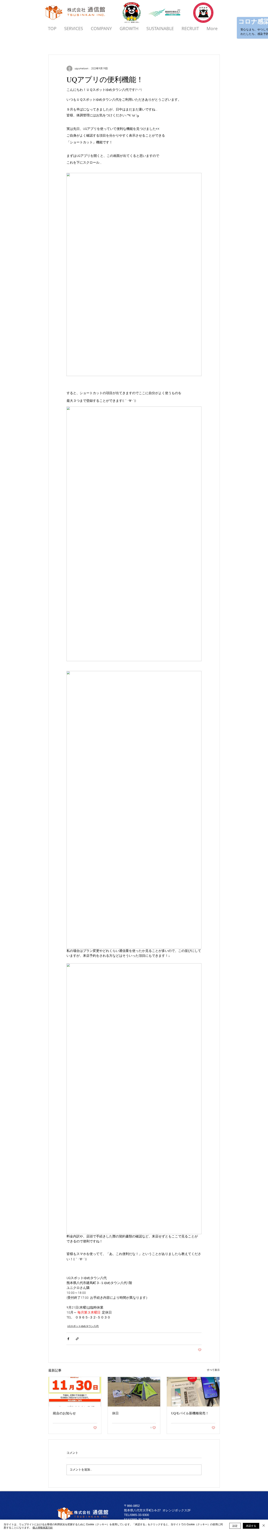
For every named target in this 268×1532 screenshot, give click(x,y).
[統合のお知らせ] (74, 1392)
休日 (115, 1413)
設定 (235, 1525)
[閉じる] (263, 1526)
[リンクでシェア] (77, 1338)
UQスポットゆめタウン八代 (83, 1326)
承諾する (251, 1525)
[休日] (134, 1392)
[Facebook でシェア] (68, 1338)
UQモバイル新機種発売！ (190, 1413)
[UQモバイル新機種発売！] (193, 1392)
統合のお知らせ (64, 1413)
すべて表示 (213, 1370)
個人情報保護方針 (42, 1527)
